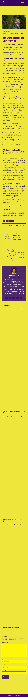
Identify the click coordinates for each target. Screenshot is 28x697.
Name (4, 659)
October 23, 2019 (14, 33)
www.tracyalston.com (19, 105)
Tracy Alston (16, 276)
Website (4, 670)
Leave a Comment (7, 31)
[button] (22, 3)
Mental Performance (19, 225)
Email (3, 665)
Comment (5, 642)
